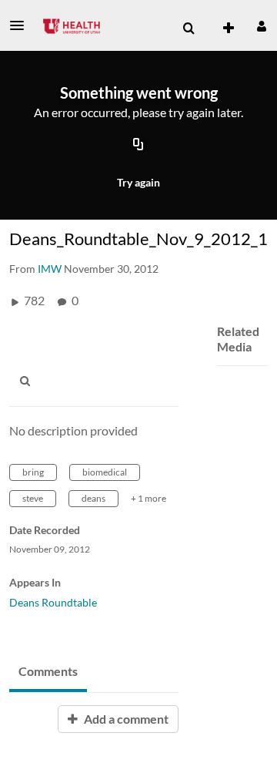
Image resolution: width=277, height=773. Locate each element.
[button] (21, 25)
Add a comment (125, 718)
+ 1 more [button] (148, 498)
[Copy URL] (138, 145)
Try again (138, 182)
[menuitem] (188, 28)
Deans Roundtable (53, 602)
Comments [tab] (48, 671)
